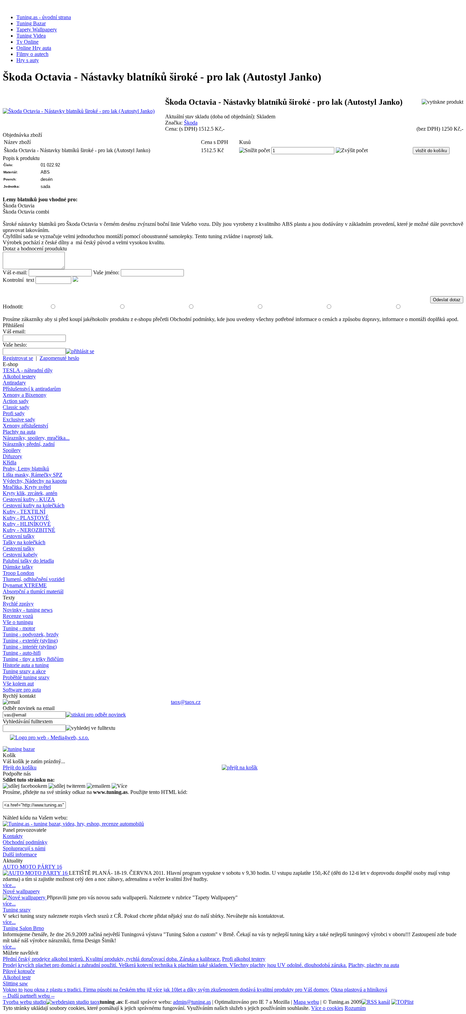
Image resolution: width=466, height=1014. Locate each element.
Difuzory (12, 456)
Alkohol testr (17, 977)
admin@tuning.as (192, 1002)
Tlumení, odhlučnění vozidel (33, 579)
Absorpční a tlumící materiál (33, 591)
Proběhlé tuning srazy (26, 677)
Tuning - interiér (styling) (30, 647)
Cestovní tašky (18, 536)
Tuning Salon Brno (23, 928)
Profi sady (14, 413)
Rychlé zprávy (18, 604)
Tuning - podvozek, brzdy (31, 634)
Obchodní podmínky (25, 842)
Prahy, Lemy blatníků (26, 469)
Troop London (18, 573)
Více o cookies (327, 1008)
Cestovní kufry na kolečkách (33, 505)
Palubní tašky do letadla (28, 561)
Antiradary (14, 383)
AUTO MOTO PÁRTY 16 (32, 867)
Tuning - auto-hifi (22, 653)
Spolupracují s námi (24, 848)
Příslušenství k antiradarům (32, 389)
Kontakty (13, 836)
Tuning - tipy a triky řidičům (33, 659)
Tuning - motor (19, 628)
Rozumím (355, 1008)
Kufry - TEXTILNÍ (24, 512)
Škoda (191, 123)
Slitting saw (15, 983)
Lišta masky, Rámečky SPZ (32, 475)
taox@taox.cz (186, 702)
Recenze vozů (18, 616)
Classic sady (16, 407)
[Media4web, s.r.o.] (233, 739)
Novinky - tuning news (28, 610)
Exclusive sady (19, 419)
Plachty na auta (19, 432)
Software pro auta (22, 690)
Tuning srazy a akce (24, 671)
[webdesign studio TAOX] (73, 1002)
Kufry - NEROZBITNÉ (29, 530)
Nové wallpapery (21, 891)
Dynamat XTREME (25, 585)
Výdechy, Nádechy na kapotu (35, 481)
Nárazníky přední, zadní (29, 444)
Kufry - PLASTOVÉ (26, 518)
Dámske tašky (18, 567)
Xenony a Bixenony (24, 395)
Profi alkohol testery (243, 959)
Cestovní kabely (20, 554)
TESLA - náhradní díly (28, 370)
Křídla (9, 462)
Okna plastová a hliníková (359, 990)
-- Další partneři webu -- (29, 996)
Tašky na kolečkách (24, 542)
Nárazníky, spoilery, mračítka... (36, 438)
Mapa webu (306, 1002)
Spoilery (12, 450)
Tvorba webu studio (24, 1002)
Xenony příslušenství (25, 426)
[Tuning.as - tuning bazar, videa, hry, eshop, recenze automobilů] (73, 824)
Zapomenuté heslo (59, 358)
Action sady (16, 401)
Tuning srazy (17, 910)
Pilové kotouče (19, 971)
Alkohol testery (19, 376)
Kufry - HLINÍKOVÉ (27, 524)
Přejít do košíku (20, 767)
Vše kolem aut (18, 683)
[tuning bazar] (19, 749)
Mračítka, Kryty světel (27, 487)
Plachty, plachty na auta (373, 965)
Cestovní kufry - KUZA (29, 499)
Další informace (20, 854)
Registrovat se (18, 358)
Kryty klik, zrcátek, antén (30, 493)
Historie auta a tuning (26, 665)
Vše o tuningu (18, 622)
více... (9, 885)
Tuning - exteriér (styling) (30, 640)
